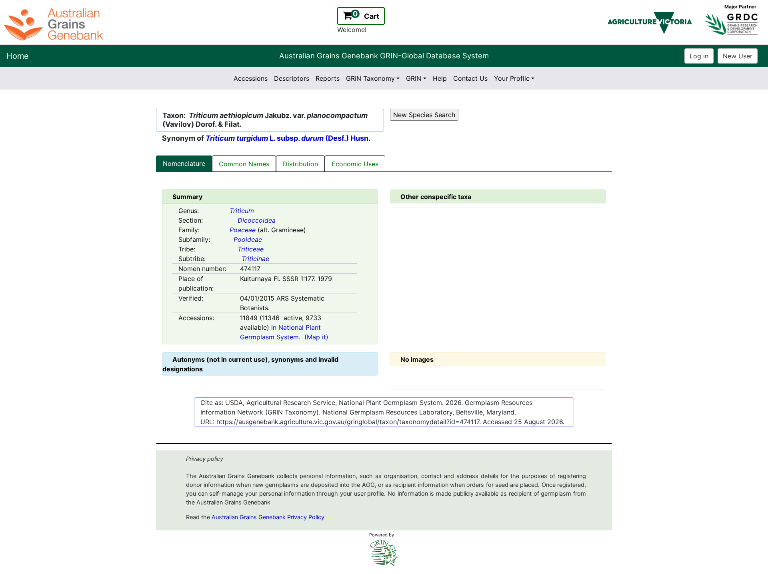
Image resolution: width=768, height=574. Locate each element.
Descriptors (291, 78)
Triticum (242, 211)
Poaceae (243, 230)
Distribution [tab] (300, 164)
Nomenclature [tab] (184, 163)
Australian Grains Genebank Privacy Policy (268, 517)
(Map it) (316, 337)
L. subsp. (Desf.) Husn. (288, 138)
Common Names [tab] (244, 164)
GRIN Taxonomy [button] (370, 78)
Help (440, 78)
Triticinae (255, 259)
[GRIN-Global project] (384, 553)
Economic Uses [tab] (355, 164)
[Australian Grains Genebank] (54, 24)
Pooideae (248, 239)
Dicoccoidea (257, 220)
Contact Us (470, 78)
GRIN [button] (413, 78)
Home (17, 56)
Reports (328, 78)
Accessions (251, 78)
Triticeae (251, 249)
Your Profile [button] (512, 78)
